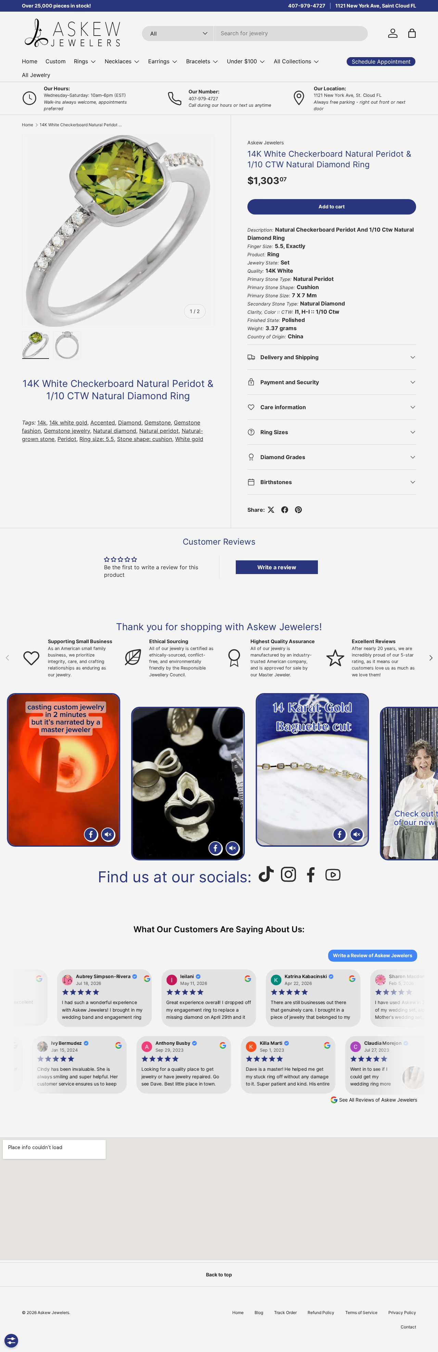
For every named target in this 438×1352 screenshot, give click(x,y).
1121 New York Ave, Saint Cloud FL (375, 6)
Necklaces (118, 61)
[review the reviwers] (35, 980)
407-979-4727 (306, 6)
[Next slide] (424, 776)
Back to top (219, 1274)
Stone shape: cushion (144, 439)
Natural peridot (159, 430)
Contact (408, 1326)
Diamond (129, 422)
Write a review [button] (276, 567)
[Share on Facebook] (285, 510)
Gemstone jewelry (67, 430)
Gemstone (157, 422)
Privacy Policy (402, 1312)
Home (29, 61)
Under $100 (242, 61)
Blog (259, 1312)
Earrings (158, 61)
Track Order (285, 1312)
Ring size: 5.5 (96, 439)
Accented (102, 422)
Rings (81, 61)
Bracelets (198, 61)
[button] (412, 33)
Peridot (66, 439)
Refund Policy (321, 1312)
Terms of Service (361, 1312)
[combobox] (255, 33)
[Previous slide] (13, 776)
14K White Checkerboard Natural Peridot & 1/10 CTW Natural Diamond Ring (81, 125)
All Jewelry (36, 75)
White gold (189, 439)
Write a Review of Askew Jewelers (372, 955)
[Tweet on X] (271, 510)
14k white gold (68, 422)
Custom (56, 61)
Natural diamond (114, 430)
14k (41, 422)
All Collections (292, 61)
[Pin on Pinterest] (298, 510)
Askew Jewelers (265, 142)
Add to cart (332, 206)
